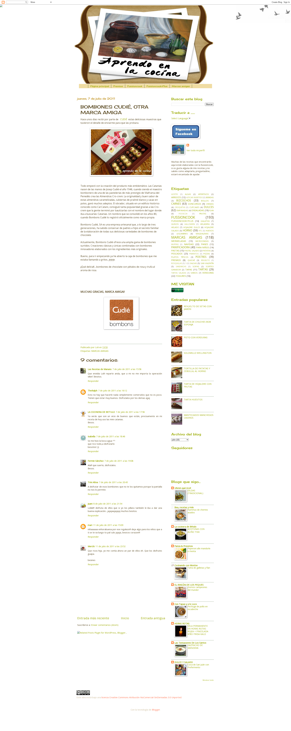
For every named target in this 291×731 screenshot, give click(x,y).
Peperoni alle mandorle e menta (199, 550)
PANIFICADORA (180, 247)
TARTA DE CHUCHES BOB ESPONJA (197, 323)
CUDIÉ (123, 119)
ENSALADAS (198, 210)
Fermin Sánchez (96, 460)
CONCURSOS (194, 203)
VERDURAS (208, 272)
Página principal (99, 86)
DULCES (209, 207)
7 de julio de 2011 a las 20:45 (113, 482)
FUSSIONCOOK (183, 217)
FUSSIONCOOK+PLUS (182, 220)
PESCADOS (176, 253)
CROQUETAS (180, 207)
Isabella (91, 436)
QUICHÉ (191, 260)
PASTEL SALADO (191, 250)
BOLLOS (205, 200)
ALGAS (188, 194)
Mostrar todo (208, 680)
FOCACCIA (183, 213)
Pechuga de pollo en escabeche (198, 608)
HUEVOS (210, 230)
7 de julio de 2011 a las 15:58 (126, 369)
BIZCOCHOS (183, 200)
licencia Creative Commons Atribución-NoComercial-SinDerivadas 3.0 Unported (141, 697)
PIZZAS (206, 253)
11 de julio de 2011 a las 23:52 (110, 546)
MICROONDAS (202, 241)
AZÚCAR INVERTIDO (194, 197)
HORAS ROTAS (181, 623)
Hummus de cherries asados (198, 511)
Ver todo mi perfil (196, 150)
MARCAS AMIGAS (100, 350)
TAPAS (188, 269)
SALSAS (193, 263)
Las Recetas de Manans (100, 369)
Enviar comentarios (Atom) (104, 624)
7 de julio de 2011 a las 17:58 (130, 411)
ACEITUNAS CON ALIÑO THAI (196, 530)
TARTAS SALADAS (178, 273)
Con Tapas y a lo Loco (185, 603)
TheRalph (92, 390)
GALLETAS (205, 221)
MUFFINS (175, 244)
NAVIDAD (189, 244)
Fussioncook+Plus (157, 86)
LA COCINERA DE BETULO (101, 411)
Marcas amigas (181, 86)
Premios (118, 86)
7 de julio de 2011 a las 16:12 (112, 390)
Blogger (156, 709)
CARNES (176, 203)
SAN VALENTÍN (207, 263)
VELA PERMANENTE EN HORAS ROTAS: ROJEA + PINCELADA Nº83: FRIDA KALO (198, 630)
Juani (90, 503)
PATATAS (207, 250)
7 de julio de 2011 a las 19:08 (118, 460)
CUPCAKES (194, 207)
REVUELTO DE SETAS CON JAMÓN (198, 307)
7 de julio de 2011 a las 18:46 (110, 436)
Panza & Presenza (183, 545)
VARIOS (194, 272)
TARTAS (203, 269)
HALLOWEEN (189, 224)
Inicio (125, 618)
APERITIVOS (203, 194)
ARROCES (176, 197)
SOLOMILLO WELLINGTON (197, 352)
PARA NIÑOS (202, 247)
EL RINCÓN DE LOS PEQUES (189, 584)
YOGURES (181, 275)
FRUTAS (202, 213)
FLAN (211, 210)
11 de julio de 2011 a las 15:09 (108, 525)
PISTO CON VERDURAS (195, 337)
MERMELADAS (178, 240)
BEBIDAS (210, 197)
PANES (204, 244)
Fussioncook (134, 86)
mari (90, 525)
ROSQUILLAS (176, 263)
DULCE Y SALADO (183, 662)
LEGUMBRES (182, 233)
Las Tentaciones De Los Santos (190, 642)
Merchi (91, 546)
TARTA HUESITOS (193, 399)
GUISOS (175, 224)
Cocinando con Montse (186, 565)
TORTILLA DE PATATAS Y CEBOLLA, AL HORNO (197, 370)
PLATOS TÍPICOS (179, 257)
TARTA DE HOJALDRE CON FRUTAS (197, 385)
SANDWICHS (181, 266)
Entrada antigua (153, 618)
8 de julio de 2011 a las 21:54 (107, 503)
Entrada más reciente (93, 618)
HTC (200, 230)
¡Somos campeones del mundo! (197, 588)
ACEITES (174, 194)
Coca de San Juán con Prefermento (198, 666)
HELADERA (205, 224)
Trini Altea (93, 482)
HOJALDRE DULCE (191, 227)
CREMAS (210, 204)
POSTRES (201, 257)
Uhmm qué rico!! (182, 487)
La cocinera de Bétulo (185, 526)
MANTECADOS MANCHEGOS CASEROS (198, 416)
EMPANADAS (182, 210)
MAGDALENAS (202, 233)
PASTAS (175, 250)
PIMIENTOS (194, 253)
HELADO (175, 227)
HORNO (187, 230)
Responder (93, 380)
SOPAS (196, 266)
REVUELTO (205, 260)
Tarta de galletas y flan (199, 567)
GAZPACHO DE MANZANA (195, 646)
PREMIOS (176, 260)
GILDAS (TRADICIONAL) (195, 492)
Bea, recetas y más (184, 507)
